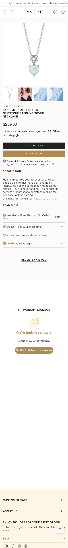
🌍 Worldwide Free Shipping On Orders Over (31, 217)
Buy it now (34, 153)
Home (5, 106)
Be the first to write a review (34, 350)
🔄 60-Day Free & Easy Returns (22, 226)
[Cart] (63, 12)
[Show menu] (4, 12)
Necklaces (17, 106)
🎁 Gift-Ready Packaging (18, 243)
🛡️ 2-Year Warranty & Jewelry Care (25, 235)
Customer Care (15, 500)
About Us (10, 511)
